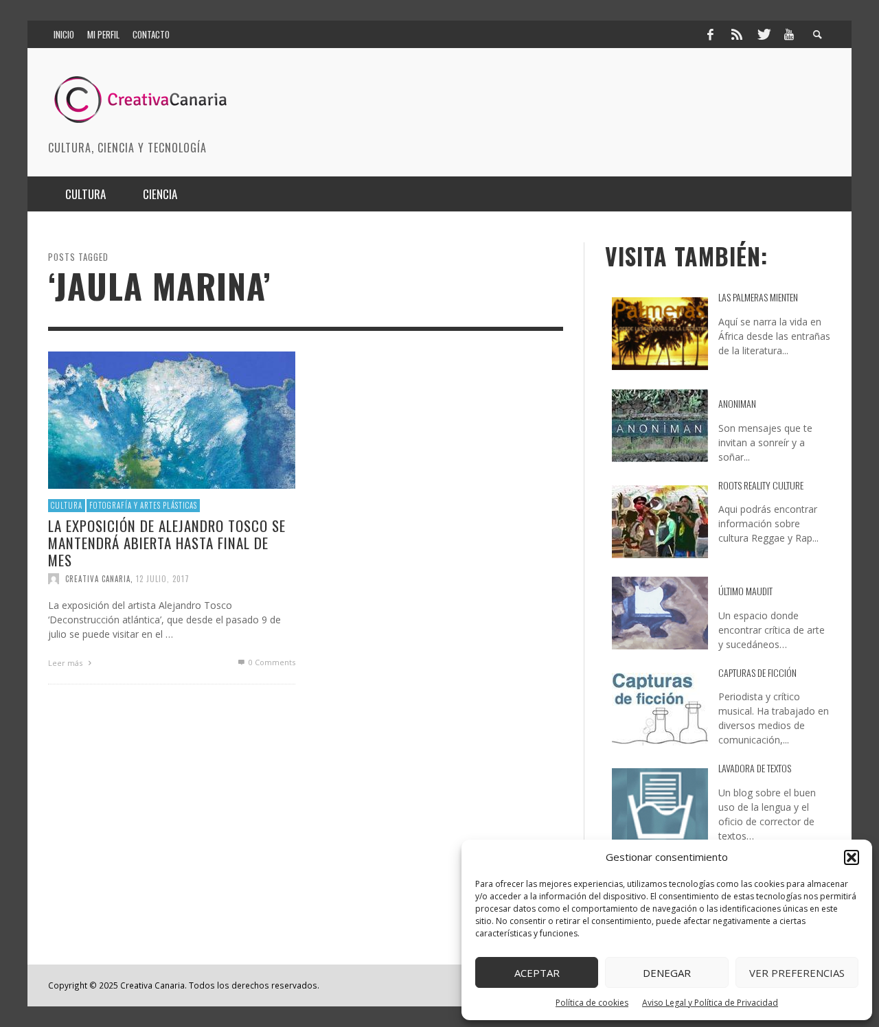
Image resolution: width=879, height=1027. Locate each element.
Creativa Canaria (97, 578)
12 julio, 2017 (163, 578)
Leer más (66, 663)
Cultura (66, 505)
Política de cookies (592, 1002)
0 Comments (271, 662)
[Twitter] (763, 34)
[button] (851, 857)
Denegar (667, 973)
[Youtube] (789, 34)
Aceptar (537, 973)
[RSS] (737, 34)
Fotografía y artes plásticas (143, 505)
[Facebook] (710, 34)
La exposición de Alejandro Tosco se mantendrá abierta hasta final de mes (167, 542)
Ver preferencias (797, 973)
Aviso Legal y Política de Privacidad (710, 1002)
